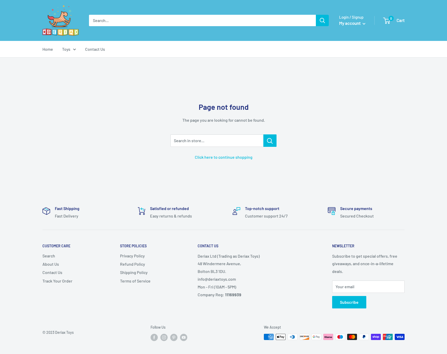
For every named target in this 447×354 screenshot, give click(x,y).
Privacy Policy (132, 255)
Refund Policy (132, 264)
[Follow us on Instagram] (164, 337)
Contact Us (95, 49)
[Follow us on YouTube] (183, 337)
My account (350, 23)
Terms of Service (135, 280)
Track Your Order (57, 280)
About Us (50, 264)
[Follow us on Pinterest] (173, 337)
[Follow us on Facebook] (154, 337)
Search (48, 255)
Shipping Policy (134, 272)
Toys (66, 49)
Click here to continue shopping (223, 157)
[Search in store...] (270, 140)
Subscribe (349, 302)
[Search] (322, 20)
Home (47, 49)
